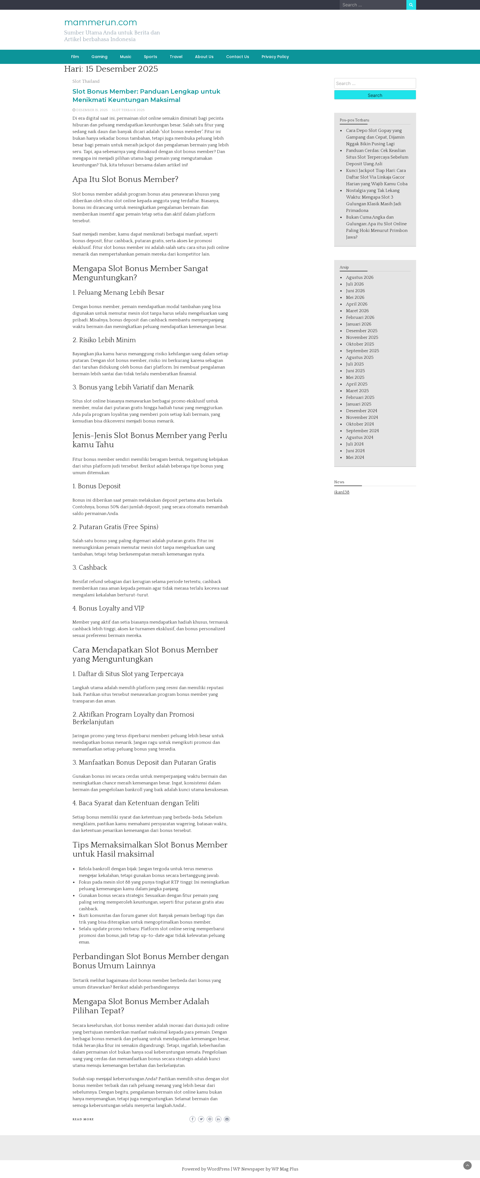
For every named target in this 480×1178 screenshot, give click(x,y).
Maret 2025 (357, 390)
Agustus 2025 (360, 357)
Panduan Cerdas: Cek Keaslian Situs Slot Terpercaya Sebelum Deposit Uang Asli (377, 157)
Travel (176, 56)
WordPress (218, 1169)
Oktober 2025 (360, 344)
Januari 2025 (358, 404)
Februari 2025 (360, 397)
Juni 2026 (355, 290)
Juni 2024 (355, 450)
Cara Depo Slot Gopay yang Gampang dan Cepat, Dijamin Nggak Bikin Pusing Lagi (375, 137)
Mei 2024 (355, 457)
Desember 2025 (362, 330)
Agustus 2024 (359, 437)
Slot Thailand (86, 81)
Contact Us (237, 56)
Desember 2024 (361, 410)
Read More (83, 1119)
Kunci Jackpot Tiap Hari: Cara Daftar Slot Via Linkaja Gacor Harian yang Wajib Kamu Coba (377, 177)
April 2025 (357, 384)
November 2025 (362, 337)
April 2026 (357, 304)
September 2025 (362, 350)
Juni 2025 (355, 370)
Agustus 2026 (360, 277)
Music (125, 56)
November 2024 (362, 417)
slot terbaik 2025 (128, 110)
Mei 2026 (355, 297)
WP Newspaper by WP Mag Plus (265, 1169)
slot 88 (123, 882)
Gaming (99, 56)
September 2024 (362, 430)
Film (75, 56)
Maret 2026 (357, 310)
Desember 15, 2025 (92, 110)
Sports (150, 56)
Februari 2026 (360, 317)
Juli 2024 (355, 444)
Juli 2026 (355, 284)
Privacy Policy (275, 56)
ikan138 (341, 492)
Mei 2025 (355, 377)
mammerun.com (100, 22)
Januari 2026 (358, 324)
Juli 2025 (355, 364)
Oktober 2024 (360, 424)
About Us (204, 56)
